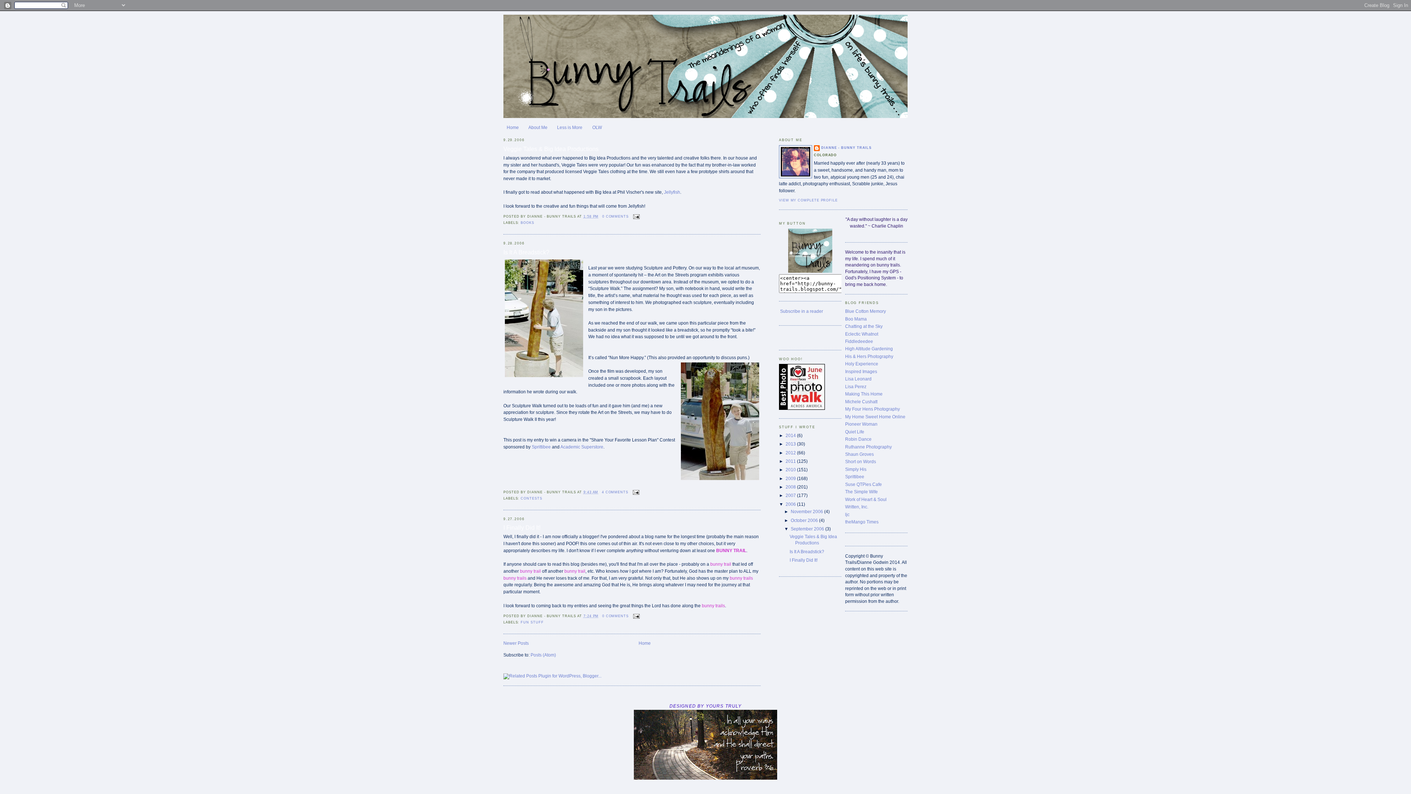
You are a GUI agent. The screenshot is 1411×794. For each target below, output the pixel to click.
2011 (791, 461)
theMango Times (862, 521)
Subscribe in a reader (801, 311)
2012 (791, 452)
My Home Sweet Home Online (875, 416)
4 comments (615, 492)
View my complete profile (808, 200)
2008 (791, 486)
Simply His (855, 469)
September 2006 (808, 528)
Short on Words (860, 461)
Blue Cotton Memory (865, 311)
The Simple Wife (861, 491)
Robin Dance (858, 439)
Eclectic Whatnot (861, 334)
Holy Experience (861, 363)
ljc (847, 514)
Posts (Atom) (543, 654)
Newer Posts (516, 643)
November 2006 (807, 511)
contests (531, 498)
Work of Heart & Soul (866, 499)
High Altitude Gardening (869, 348)
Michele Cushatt (861, 401)
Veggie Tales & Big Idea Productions (551, 149)
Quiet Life (854, 431)
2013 (791, 443)
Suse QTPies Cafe (863, 484)
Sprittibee (541, 446)
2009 (791, 478)
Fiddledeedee (859, 341)
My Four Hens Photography (872, 409)
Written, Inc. (856, 506)
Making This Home (864, 393)
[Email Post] (636, 216)
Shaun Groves (859, 454)
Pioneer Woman (861, 424)
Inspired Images (861, 371)
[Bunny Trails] (810, 271)
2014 (791, 435)
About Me (537, 127)
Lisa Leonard (858, 378)
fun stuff (532, 622)
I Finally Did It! (522, 527)
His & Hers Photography (869, 356)
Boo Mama (856, 318)
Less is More (569, 127)
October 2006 (805, 520)
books (527, 223)
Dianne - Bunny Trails (846, 148)
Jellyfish (672, 192)
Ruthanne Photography (868, 446)
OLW (597, 127)
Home (513, 127)
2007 (791, 495)
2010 (791, 469)
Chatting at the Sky (864, 326)
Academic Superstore (581, 446)
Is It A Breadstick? (526, 252)
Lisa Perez (855, 386)
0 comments (615, 216)
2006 (791, 504)
